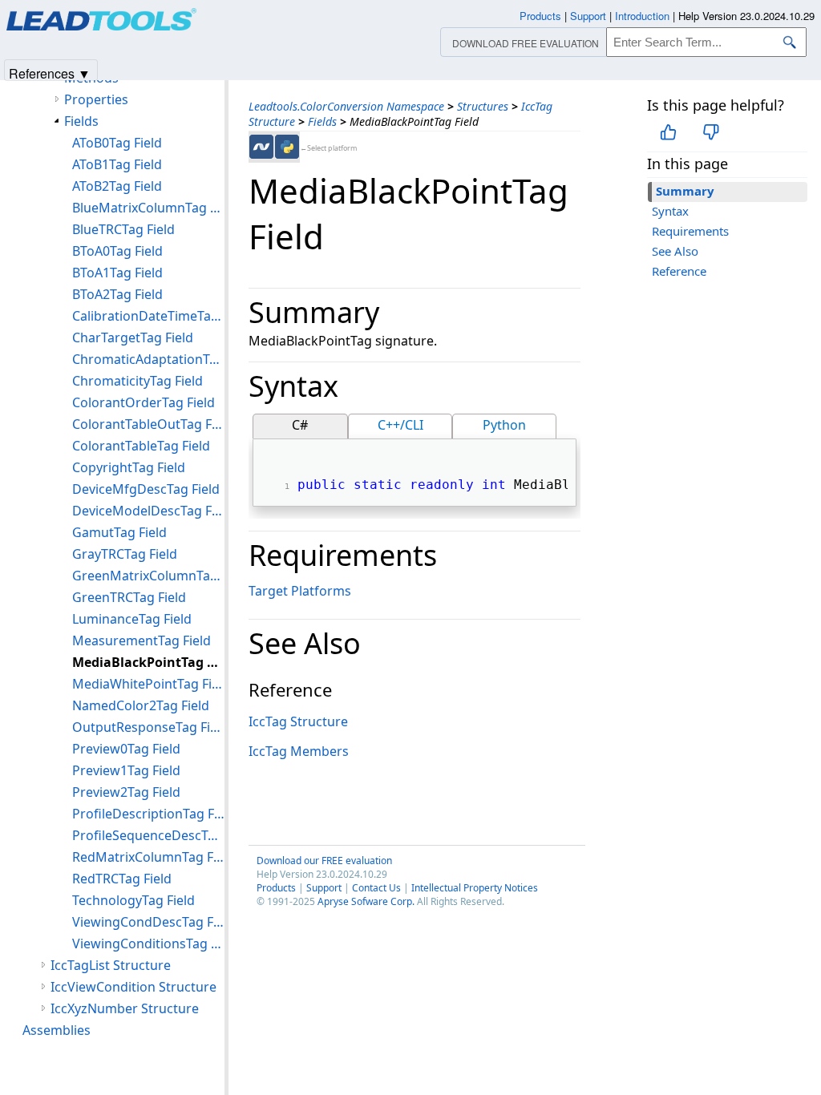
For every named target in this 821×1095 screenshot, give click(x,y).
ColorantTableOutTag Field (148, 424)
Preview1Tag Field (126, 770)
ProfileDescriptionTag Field (148, 813)
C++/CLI (400, 425)
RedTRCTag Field (122, 878)
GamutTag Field (119, 532)
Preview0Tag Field (126, 749)
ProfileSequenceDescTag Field (148, 835)
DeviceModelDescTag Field (148, 510)
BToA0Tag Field (117, 251)
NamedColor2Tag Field (140, 705)
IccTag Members (299, 751)
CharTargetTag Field (132, 337)
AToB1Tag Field (117, 164)
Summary (685, 191)
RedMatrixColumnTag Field (148, 857)
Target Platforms (300, 591)
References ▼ (50, 72)
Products (276, 888)
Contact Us (376, 888)
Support (324, 888)
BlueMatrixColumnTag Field (148, 207)
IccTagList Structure (111, 965)
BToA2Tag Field (117, 294)
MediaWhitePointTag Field (148, 684)
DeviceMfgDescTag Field (146, 489)
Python (504, 425)
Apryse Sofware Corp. (366, 901)
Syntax (670, 211)
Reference (679, 271)
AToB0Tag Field (117, 143)
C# (300, 425)
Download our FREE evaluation (324, 860)
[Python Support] (287, 147)
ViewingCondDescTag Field (148, 922)
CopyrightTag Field (128, 467)
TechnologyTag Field (133, 900)
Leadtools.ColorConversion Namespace (346, 106)
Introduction (642, 15)
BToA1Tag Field (117, 272)
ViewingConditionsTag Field (148, 943)
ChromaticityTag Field (137, 381)
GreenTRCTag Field (129, 597)
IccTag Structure (298, 721)
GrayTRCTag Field (124, 554)
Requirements (690, 231)
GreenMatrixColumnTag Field (148, 575)
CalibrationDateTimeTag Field (148, 316)
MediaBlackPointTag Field (148, 662)
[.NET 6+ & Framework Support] (261, 147)
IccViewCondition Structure (133, 987)
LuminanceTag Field (132, 619)
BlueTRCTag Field (123, 229)
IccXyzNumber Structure (125, 1008)
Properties (96, 99)
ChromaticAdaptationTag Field (148, 359)
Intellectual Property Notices (474, 888)
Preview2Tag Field (126, 792)
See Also (675, 251)
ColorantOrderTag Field (143, 402)
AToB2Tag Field (117, 186)
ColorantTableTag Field (141, 446)
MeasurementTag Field (141, 640)
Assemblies (56, 1030)
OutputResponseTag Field (148, 727)
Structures (482, 106)
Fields (322, 121)
